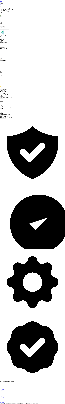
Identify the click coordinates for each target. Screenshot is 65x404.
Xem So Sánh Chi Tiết (2, 89)
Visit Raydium (4, 26)
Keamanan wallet (2, 389)
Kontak (1, 396)
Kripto (0, 4)
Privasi (0, 402)
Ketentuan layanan (2, 397)
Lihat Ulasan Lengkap (4, 118)
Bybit (1, 386)
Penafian (3, 402)
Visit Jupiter (1, 26)
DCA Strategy (2, 390)
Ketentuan (2, 402)
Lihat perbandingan (1, 98)
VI (0, 5)
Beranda (1, 1)
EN (1, 5)
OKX (1, 385)
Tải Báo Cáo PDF (5, 89)
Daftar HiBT (1, 118)
